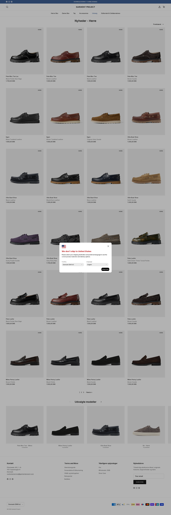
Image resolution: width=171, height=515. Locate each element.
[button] (108, 246)
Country (64, 261)
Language (89, 261)
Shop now (105, 269)
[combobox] (68, 265)
